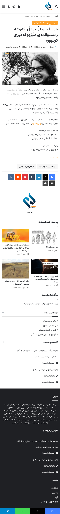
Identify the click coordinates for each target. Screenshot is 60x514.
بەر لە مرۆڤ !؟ (52, 247)
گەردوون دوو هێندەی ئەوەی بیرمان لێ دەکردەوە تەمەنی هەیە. (46, 279)
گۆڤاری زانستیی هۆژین (47, 330)
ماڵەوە (53, 16)
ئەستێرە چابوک (46, 167)
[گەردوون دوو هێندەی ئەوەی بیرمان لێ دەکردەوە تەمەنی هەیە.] (44, 266)
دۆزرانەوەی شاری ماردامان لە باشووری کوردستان (17, 283)
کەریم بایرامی (25, 167)
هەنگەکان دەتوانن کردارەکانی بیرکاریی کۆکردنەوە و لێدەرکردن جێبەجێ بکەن (16, 247)
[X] (45, 177)
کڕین (56, 497)
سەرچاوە (54, 157)
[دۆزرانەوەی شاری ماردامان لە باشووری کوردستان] (15, 268)
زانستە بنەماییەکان (32, 16)
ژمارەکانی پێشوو (49, 325)
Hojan (52, 47)
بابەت (54, 22)
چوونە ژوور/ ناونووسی (49, 501)
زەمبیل (55, 492)
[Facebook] (52, 177)
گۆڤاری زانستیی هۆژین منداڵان (43, 334)
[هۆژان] (49, 6)
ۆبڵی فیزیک (36, 123)
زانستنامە (45, 16)
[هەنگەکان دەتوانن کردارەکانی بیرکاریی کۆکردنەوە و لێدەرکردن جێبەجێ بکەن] (15, 235)
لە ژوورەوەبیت (45, 303)
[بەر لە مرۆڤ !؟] (44, 236)
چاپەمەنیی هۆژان (49, 321)
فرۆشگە (54, 488)
